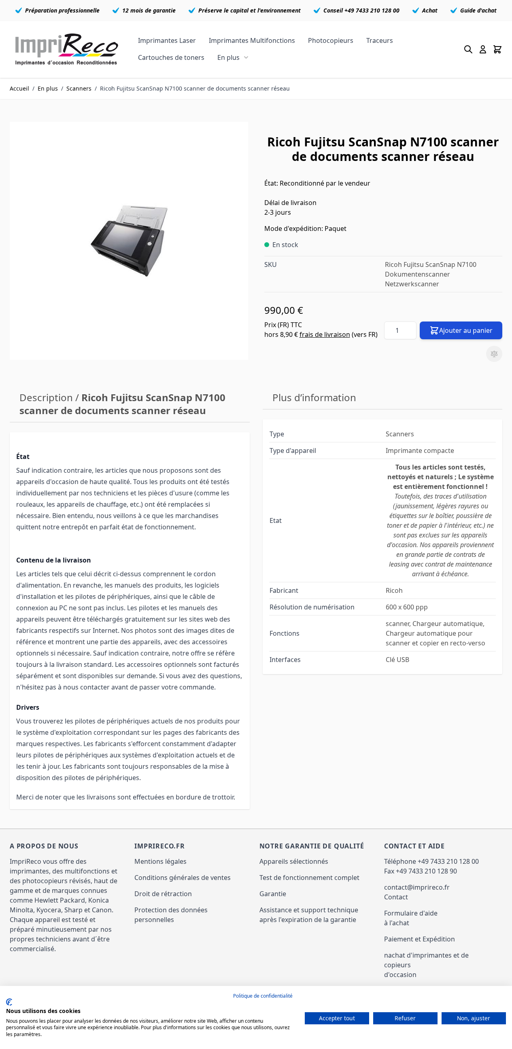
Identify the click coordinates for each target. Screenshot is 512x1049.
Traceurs (379, 40)
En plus (228, 57)
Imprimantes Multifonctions (252, 40)
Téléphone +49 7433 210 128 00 (431, 861)
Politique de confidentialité (263, 995)
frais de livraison (325, 334)
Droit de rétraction (163, 893)
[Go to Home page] (67, 49)
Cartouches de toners (171, 57)
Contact (396, 896)
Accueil (19, 88)
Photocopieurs (330, 40)
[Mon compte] (482, 49)
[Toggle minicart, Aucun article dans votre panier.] (497, 49)
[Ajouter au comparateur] (494, 354)
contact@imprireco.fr (417, 887)
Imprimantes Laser (167, 40)
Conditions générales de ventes (182, 877)
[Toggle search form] (468, 49)
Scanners (78, 88)
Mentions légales (160, 861)
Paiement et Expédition (419, 939)
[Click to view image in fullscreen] (129, 241)
